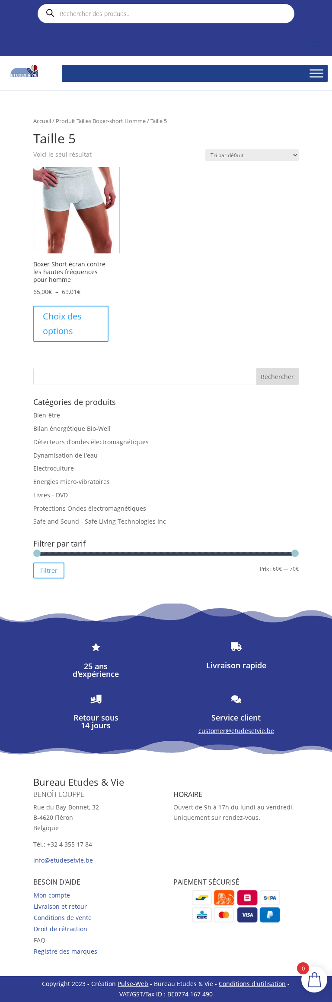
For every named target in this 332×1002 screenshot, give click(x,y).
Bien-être (46, 415)
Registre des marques (65, 951)
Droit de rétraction (60, 929)
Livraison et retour (60, 906)
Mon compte (52, 895)
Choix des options (62, 323)
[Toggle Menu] (316, 73)
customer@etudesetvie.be (236, 731)
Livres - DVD (50, 495)
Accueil (42, 121)
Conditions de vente (63, 917)
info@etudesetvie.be (63, 860)
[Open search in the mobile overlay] (166, 14)
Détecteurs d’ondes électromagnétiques (91, 442)
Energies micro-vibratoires (71, 481)
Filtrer (48, 570)
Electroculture (53, 468)
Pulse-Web (133, 984)
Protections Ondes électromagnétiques (89, 508)
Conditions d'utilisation (252, 984)
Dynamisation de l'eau (65, 455)
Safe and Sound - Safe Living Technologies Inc (99, 521)
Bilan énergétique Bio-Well (72, 428)
